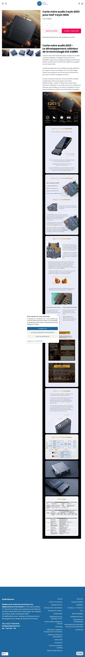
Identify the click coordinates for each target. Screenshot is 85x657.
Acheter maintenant (71, 31)
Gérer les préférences (42, 336)
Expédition (79, 605)
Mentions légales (77, 614)
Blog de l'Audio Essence (54, 651)
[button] (5, 653)
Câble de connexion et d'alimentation (55, 636)
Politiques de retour (76, 617)
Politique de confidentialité (35, 341)
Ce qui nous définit (77, 602)
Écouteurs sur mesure (55, 611)
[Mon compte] (78, 3)
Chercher (80, 599)
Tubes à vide (58, 640)
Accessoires (58, 643)
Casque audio (58, 614)
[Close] (58, 315)
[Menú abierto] (2, 3)
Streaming (58, 627)
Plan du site (79, 630)
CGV (81, 611)
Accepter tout (42, 328)
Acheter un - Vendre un (75, 608)
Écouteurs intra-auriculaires (53, 608)
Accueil (60, 599)
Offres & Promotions (55, 602)
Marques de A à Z (56, 605)
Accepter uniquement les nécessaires (42, 332)
